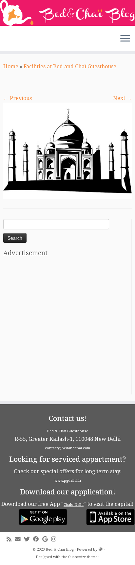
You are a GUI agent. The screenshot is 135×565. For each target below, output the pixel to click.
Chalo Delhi (74, 505)
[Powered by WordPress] (100, 548)
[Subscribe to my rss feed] (11, 539)
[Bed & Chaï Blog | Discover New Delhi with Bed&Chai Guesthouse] (67, 13)
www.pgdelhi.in (67, 480)
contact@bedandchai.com (67, 448)
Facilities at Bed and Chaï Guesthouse (70, 66)
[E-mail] (19, 539)
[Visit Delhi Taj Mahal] (67, 150)
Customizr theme (82, 557)
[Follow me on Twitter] (28, 539)
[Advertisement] (67, 327)
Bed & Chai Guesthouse (67, 431)
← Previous (17, 98)
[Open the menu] (125, 39)
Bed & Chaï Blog (60, 549)
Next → (122, 98)
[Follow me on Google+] (46, 539)
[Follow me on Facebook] (37, 539)
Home (10, 66)
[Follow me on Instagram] (55, 539)
